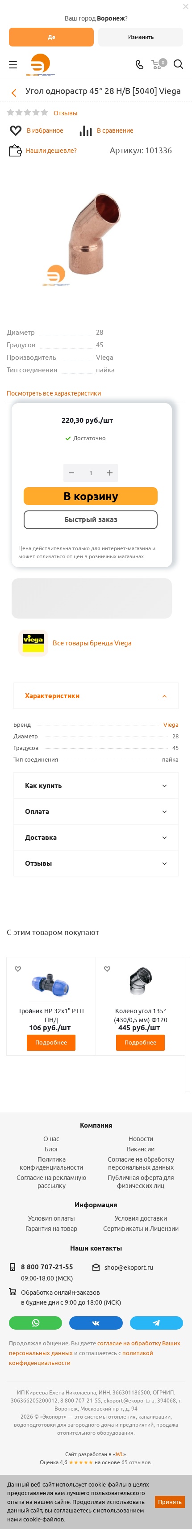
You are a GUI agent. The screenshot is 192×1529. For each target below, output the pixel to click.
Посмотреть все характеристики (54, 393)
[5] (45, 112)
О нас (51, 1138)
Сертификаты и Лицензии (141, 1228)
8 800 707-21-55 (47, 1267)
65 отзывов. (136, 1462)
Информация (96, 1205)
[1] (11, 112)
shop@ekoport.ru (128, 1267)
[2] (19, 112)
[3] (28, 112)
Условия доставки (141, 1218)
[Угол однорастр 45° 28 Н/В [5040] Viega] (96, 235)
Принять (170, 1501)
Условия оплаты (51, 1218)
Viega (171, 724)
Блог (51, 1149)
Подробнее (51, 1042)
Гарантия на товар (51, 1228)
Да (51, 37)
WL (119, 1454)
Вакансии (140, 1149)
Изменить (141, 37)
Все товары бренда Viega (92, 643)
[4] (36, 112)
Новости (141, 1138)
